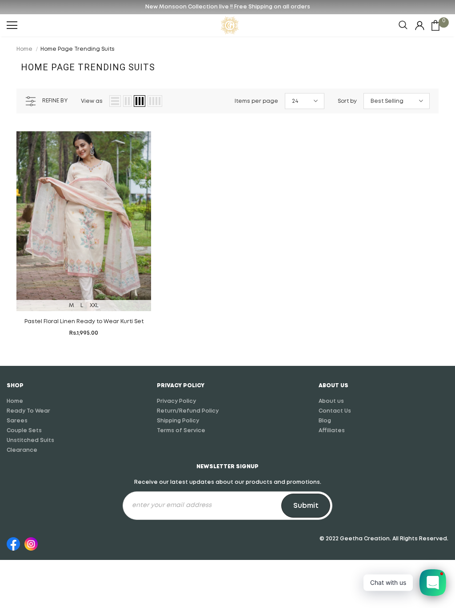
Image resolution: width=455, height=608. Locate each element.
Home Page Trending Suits (77, 49)
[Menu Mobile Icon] (12, 25)
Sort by (347, 101)
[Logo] (230, 25)
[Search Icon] (403, 25)
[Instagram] (31, 542)
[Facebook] (13, 542)
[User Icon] (420, 25)
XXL (94, 305)
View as (92, 101)
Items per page (256, 101)
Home (24, 49)
